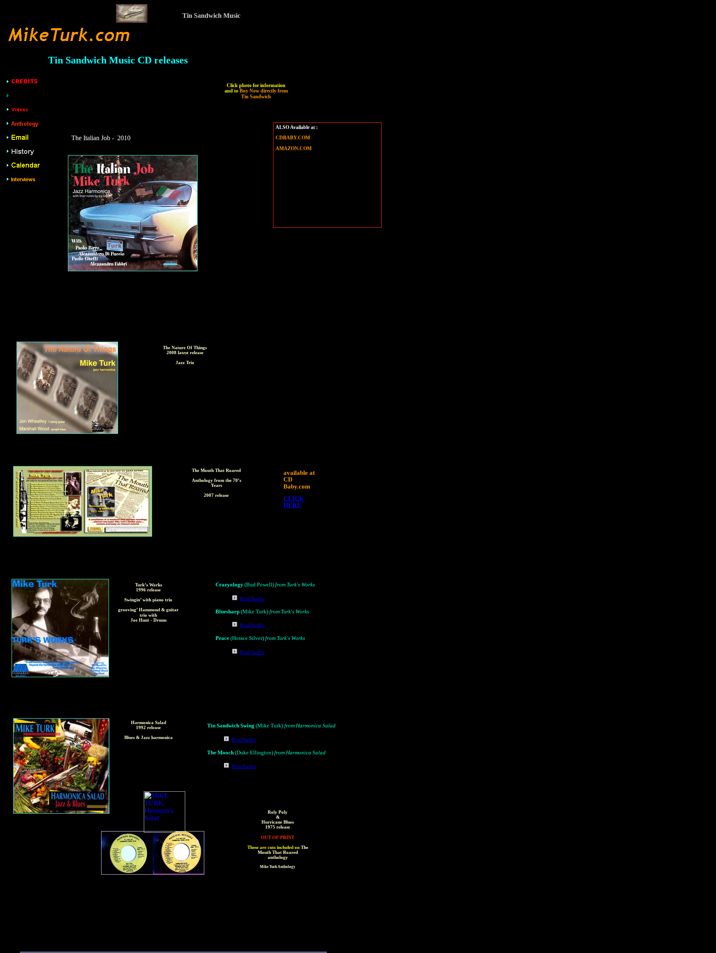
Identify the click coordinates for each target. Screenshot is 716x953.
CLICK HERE (293, 502)
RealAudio (252, 599)
